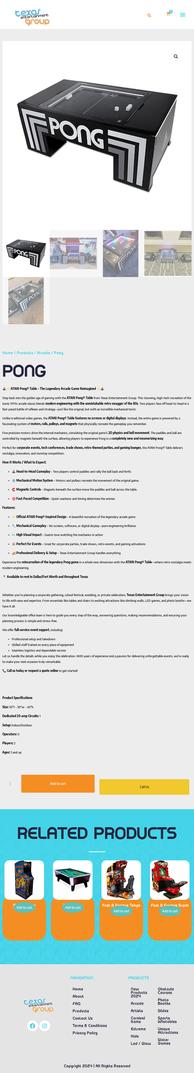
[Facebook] (32, 1025)
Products (25, 353)
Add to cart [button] (24, 907)
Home (7, 353)
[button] (182, 14)
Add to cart (58, 784)
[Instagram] (44, 1025)
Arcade (43, 353)
